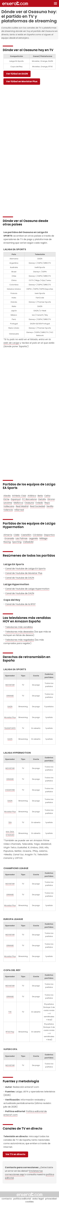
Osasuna (29, 502)
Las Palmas (21, 538)
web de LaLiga (11, 342)
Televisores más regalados (19, 639)
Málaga (43, 538)
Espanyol (16, 499)
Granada (9, 538)
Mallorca (18, 502)
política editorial (22, 1198)
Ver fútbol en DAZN (17, 73)
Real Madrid (22, 506)
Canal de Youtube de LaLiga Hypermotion (27, 588)
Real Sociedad (37, 506)
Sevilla (50, 506)
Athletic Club (19, 495)
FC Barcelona (29, 499)
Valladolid (28, 541)
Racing (7, 541)
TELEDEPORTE (10, 728)
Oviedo (39, 502)
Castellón (26, 534)
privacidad (51, 1198)
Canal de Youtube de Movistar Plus (23, 573)
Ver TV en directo (15, 1154)
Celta (47, 495)
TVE (10, 1012)
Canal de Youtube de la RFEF (20, 604)
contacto (7, 1198)
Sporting (16, 541)
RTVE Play (10, 1031)
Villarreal (19, 509)
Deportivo (49, 534)
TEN (10, 822)
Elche (6, 499)
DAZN (10, 706)
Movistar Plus (10, 717)
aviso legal (38, 1198)
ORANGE (10, 695)
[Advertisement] (29, 116)
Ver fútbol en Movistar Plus (21, 81)
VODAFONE (10, 790)
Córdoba (37, 534)
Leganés (33, 538)
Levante (7, 502)
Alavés (7, 495)
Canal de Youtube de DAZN (19, 577)
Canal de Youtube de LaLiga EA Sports (25, 568)
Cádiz (16, 534)
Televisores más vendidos (19, 627)
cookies (29, 1201)
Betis (40, 495)
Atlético (32, 495)
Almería (7, 534)
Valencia (8, 509)
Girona (51, 499)
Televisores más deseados (19, 631)
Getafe (42, 499)
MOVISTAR (10, 685)
